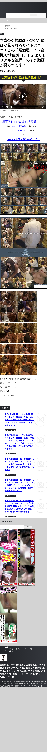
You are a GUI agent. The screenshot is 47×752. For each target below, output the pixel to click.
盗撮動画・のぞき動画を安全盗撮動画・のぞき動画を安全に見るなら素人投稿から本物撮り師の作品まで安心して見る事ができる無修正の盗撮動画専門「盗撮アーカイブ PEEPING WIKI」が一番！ (23, 671)
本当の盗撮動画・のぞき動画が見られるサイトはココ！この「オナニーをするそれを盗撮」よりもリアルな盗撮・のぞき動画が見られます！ (19, 464)
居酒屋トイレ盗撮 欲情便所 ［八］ (23, 121)
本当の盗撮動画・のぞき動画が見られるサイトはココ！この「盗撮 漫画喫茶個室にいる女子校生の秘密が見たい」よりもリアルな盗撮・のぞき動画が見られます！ (20, 506)
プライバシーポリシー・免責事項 (18, 649)
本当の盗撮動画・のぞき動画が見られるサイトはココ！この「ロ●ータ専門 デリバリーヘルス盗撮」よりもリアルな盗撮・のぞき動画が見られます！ (19, 485)
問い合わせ (9, 651)
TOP (6, 20)
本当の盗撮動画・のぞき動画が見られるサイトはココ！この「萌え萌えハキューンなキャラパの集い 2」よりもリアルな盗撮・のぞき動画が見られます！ (19, 419)
